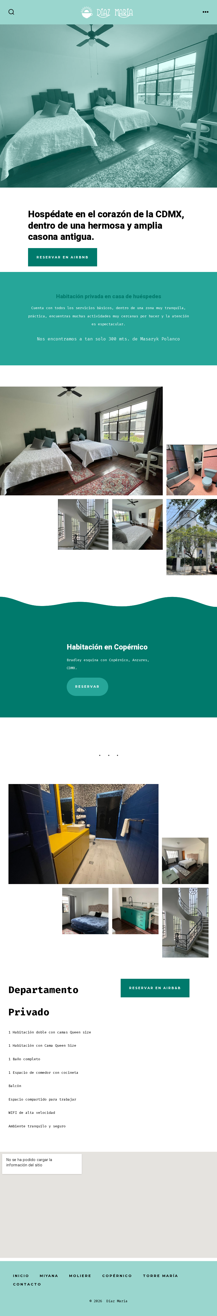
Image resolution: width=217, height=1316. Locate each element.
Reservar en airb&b (155, 988)
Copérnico (117, 1276)
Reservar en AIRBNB (63, 257)
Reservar (87, 687)
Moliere (80, 1276)
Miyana (49, 1276)
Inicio (21, 1276)
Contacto (27, 1284)
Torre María (160, 1276)
